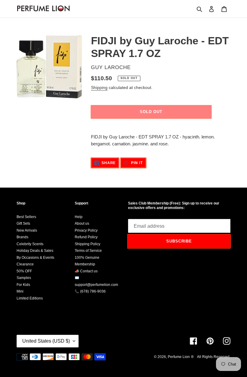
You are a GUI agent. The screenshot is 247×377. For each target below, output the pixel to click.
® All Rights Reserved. (210, 357)
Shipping (99, 87)
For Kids (23, 285)
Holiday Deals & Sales (35, 251)
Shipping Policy (87, 244)
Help (79, 217)
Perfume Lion (179, 357)
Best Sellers (26, 217)
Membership (85, 264)
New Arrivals (27, 230)
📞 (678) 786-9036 (90, 291)
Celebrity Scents (30, 244)
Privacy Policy (86, 230)
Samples (24, 278)
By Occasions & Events (35, 257)
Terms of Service (88, 251)
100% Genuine (87, 257)
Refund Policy (86, 237)
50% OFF (24, 271)
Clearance (25, 264)
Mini (20, 291)
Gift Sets (23, 223)
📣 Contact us (86, 271)
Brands (22, 237)
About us (82, 223)
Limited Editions (30, 298)
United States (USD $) (46, 341)
